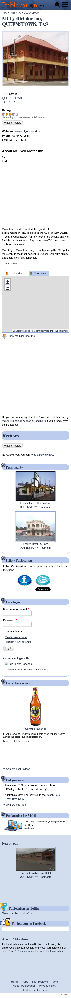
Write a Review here (41, 454)
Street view (39, 273)
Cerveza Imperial (35, 728)
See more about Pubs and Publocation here (40, 951)
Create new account (16, 637)
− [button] (7, 287)
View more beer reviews (16, 768)
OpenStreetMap (41, 330)
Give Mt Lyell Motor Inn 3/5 (10, 114)
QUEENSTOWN (31, 13)
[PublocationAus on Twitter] (43, 585)
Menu (65, 5)
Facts (54, 981)
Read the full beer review (17, 741)
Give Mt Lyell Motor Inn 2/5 (7, 114)
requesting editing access (16, 420)
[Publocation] (20, 7)
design (64, 995)
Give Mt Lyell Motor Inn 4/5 (13, 114)
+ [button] (7, 281)
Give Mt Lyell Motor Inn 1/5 (3, 114)
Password (10, 620)
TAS (19, 13)
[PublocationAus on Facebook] (24, 585)
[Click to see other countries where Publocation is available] (41, 6)
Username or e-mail (16, 609)
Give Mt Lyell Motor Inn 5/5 (17, 114)
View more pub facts (15, 804)
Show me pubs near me (21, 335)
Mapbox (27, 330)
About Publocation (24, 985)
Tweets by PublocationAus (17, 913)
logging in (40, 420)
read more (11, 263)
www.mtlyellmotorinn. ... (29, 131)
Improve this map (59, 330)
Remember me (15, 631)
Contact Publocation (34, 990)
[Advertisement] (35, 189)
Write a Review (12, 122)
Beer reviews (40, 981)
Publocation (16, 273)
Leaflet (16, 330)
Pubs (12, 13)
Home (5, 13)
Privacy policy (47, 985)
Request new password (18, 641)
